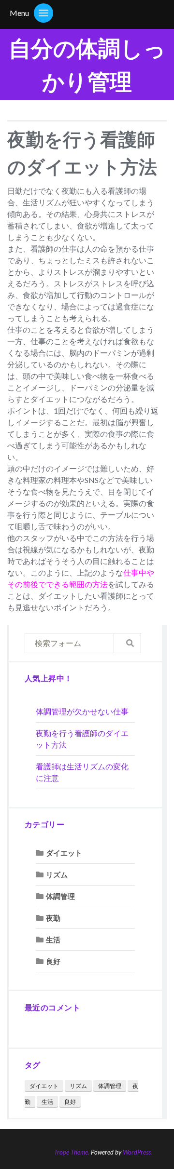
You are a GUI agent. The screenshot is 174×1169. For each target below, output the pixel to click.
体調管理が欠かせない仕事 (82, 711)
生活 (53, 939)
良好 (53, 961)
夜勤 (53, 918)
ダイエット (64, 852)
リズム (57, 874)
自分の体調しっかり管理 (87, 64)
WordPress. (137, 1152)
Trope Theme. (71, 1152)
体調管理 (60, 896)
